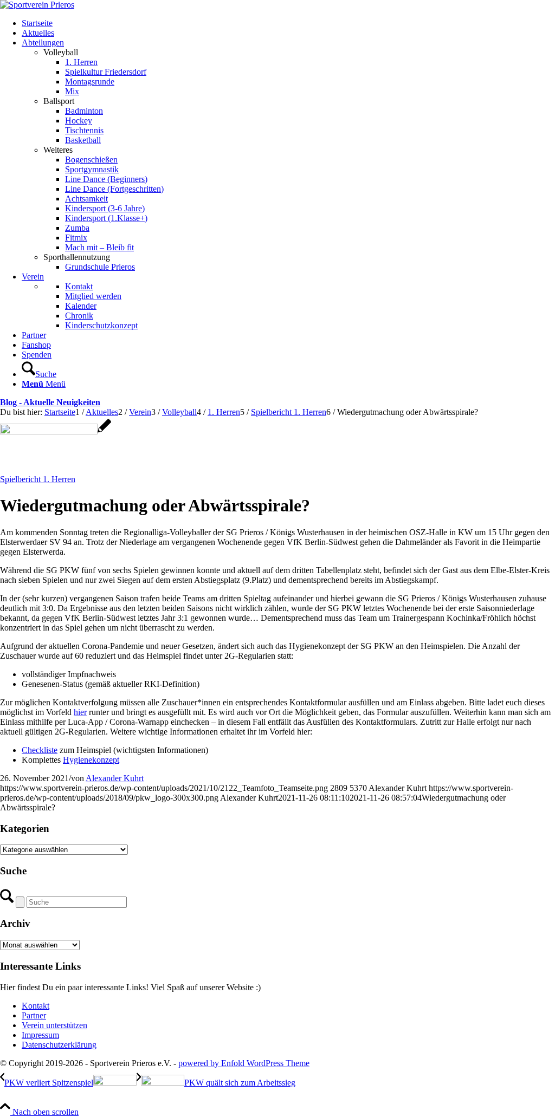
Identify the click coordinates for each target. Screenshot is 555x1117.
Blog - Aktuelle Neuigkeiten (50, 402)
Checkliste (39, 750)
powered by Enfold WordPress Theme (243, 1063)
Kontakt (35, 1005)
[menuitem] (288, 23)
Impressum (40, 1035)
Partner (34, 1015)
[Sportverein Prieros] (37, 4)
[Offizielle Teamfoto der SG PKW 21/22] (55, 431)
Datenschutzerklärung (59, 1044)
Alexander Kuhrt (115, 778)
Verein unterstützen (54, 1025)
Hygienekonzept (91, 759)
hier (80, 712)
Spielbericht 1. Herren (37, 479)
